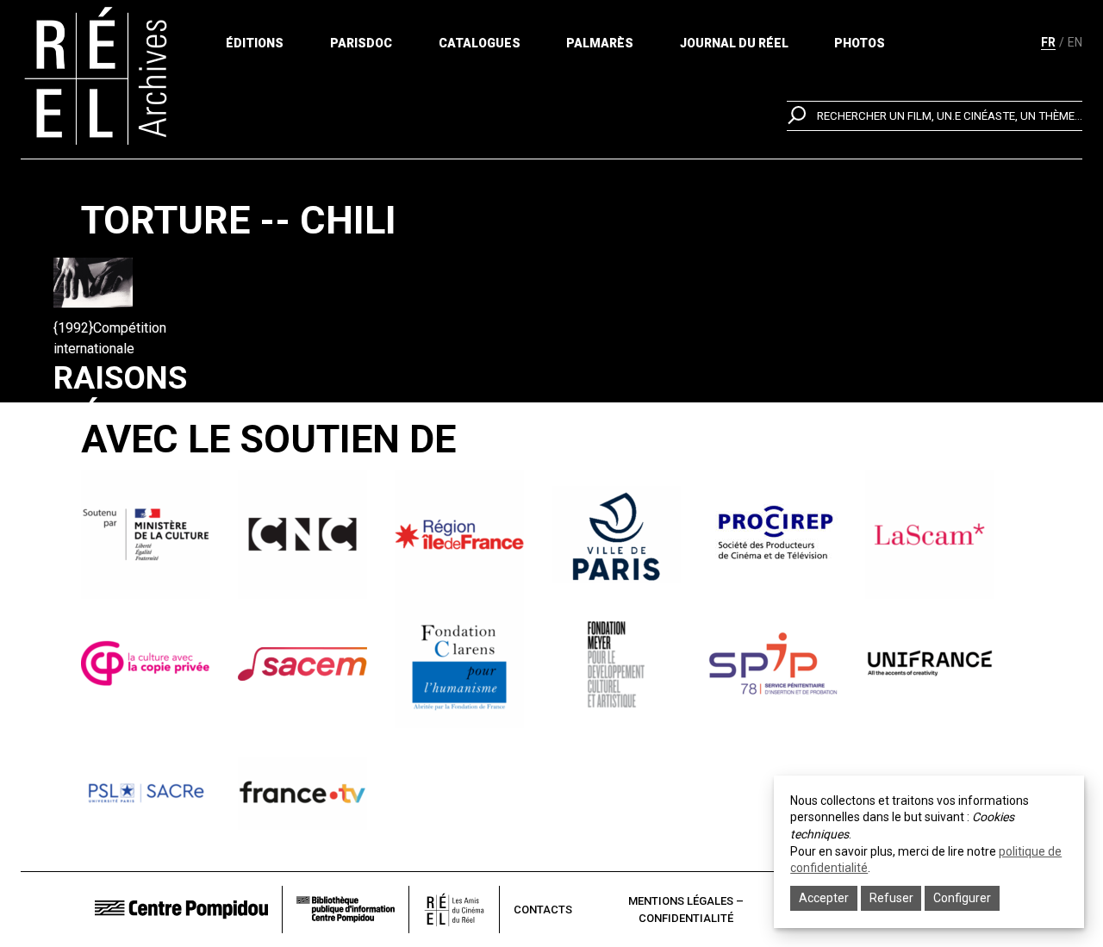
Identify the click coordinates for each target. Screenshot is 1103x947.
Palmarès (599, 43)
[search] (934, 116)
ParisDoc (361, 43)
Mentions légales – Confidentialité (686, 909)
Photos (859, 43)
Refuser (891, 898)
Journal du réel (734, 43)
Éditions (255, 43)
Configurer (962, 898)
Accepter (824, 898)
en (1075, 42)
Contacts (543, 909)
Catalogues (479, 43)
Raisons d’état (120, 396)
